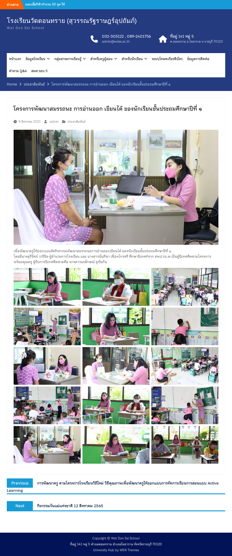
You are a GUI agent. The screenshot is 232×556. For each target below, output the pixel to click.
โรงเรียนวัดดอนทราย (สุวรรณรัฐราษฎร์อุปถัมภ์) (72, 20)
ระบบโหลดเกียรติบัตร (167, 59)
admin (54, 121)
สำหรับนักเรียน (132, 59)
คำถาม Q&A (18, 71)
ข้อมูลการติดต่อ (198, 59)
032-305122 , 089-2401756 (126, 36)
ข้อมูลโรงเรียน (35, 59)
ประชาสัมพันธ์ (76, 121)
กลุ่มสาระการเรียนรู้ (67, 59)
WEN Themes (129, 550)
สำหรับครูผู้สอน (101, 59)
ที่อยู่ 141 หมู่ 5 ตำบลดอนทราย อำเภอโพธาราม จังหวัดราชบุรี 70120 (116, 544)
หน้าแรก (15, 59)
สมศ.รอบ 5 (39, 71)
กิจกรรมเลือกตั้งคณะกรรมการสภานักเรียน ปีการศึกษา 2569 (45, 7)
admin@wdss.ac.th (116, 41)
